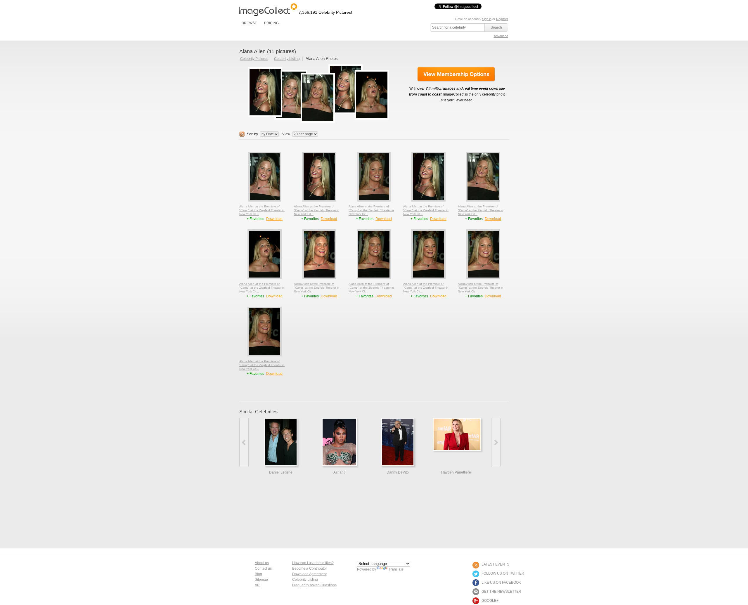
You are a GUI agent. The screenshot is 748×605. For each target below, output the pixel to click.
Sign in (486, 19)
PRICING (271, 23)
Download (274, 219)
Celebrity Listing (287, 59)
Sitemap (261, 580)
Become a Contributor (309, 568)
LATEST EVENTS (495, 564)
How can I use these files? (313, 563)
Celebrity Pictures (254, 59)
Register (502, 19)
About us (262, 563)
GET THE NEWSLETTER (501, 592)
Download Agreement (309, 574)
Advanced (501, 36)
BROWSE (249, 23)
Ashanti (339, 472)
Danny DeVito (398, 472)
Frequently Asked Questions (314, 585)
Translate (396, 569)
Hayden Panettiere (456, 472)
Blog (258, 574)
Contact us (263, 568)
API (257, 585)
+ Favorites (256, 219)
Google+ (490, 601)
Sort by (252, 134)
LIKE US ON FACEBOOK (501, 582)
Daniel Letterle (280, 472)
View (286, 134)
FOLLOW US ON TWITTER (503, 573)
